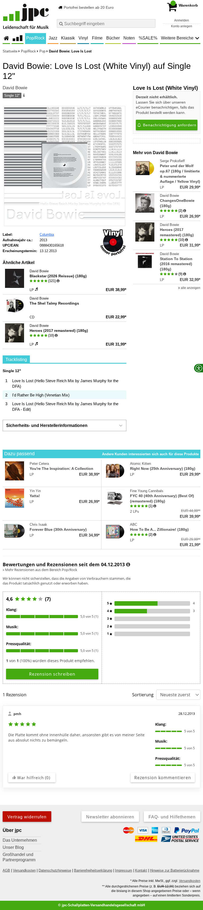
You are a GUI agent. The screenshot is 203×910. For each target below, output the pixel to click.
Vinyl (83, 38)
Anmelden (181, 20)
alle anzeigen (190, 288)
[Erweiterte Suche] (150, 23)
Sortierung (143, 695)
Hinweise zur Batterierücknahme (174, 870)
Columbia (47, 235)
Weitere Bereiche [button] (177, 38)
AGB (6, 870)
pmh (17, 713)
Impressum (123, 870)
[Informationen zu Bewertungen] (128, 564)
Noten (129, 38)
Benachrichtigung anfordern (169, 125)
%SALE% (148, 38)
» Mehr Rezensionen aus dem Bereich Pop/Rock (40, 569)
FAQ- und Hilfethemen (172, 817)
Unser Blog (13, 847)
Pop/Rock (35, 38)
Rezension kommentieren (162, 777)
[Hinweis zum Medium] (23, 95)
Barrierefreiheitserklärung (93, 870)
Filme (97, 38)
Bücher (113, 38)
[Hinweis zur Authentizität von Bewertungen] (184, 210)
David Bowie (15, 87)
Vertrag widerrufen (27, 817)
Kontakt (141, 870)
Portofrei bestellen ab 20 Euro (88, 7)
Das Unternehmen (20, 840)
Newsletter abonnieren (110, 817)
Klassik (68, 38)
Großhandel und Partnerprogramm (19, 857)
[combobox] (106, 23)
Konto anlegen (181, 26)
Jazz (53, 38)
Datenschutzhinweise (55, 870)
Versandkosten (24, 870)
